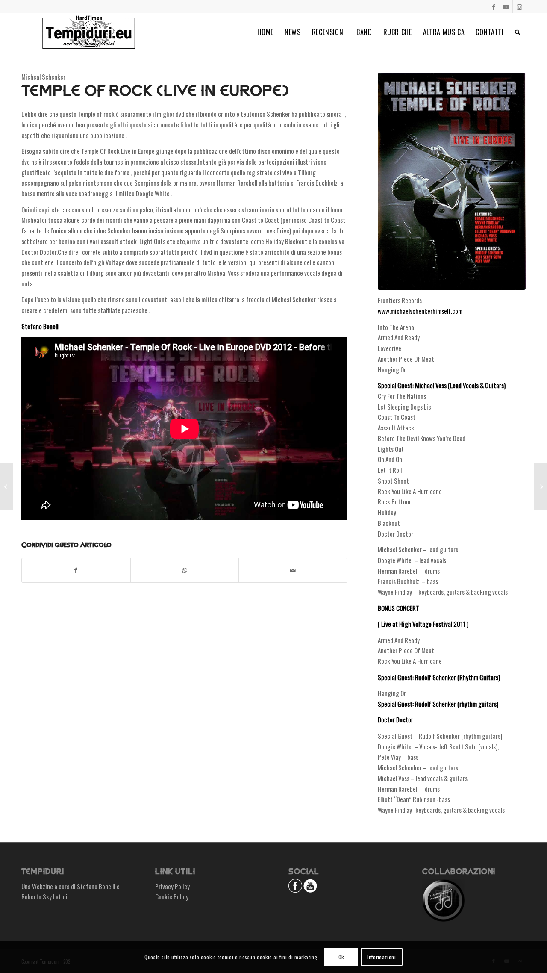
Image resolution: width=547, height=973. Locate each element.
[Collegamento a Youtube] (506, 6)
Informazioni (381, 956)
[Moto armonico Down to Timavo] (540, 486)
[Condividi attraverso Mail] (293, 570)
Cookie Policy (171, 896)
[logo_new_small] (88, 32)
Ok (341, 956)
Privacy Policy (172, 886)
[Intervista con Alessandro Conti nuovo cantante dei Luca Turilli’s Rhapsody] (6, 486)
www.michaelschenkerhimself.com (420, 310)
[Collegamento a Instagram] (519, 6)
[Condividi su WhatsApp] (185, 570)
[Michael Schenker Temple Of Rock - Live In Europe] (452, 181)
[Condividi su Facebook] (76, 570)
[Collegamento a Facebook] (493, 6)
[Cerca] (517, 32)
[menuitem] (265, 32)
